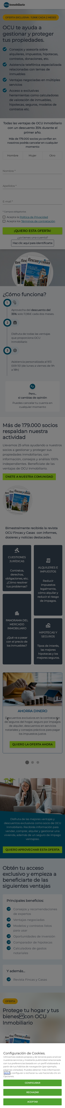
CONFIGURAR (32, 1082)
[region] (32, 1075)
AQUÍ (7, 1073)
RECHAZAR (32, 1092)
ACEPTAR (32, 1101)
